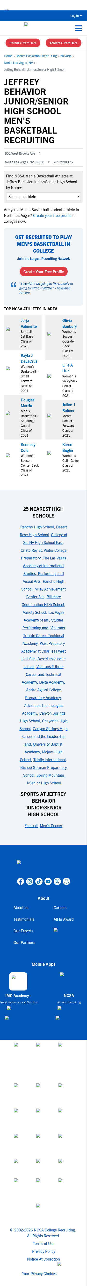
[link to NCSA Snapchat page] (66, 881)
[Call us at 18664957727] (7, 28)
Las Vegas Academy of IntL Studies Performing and (43, 620)
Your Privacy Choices (39, 1273)
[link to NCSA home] (43, 868)
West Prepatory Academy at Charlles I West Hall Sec (43, 651)
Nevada (66, 56)
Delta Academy (51, 681)
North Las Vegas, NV (18, 62)
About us (21, 907)
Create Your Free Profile (43, 271)
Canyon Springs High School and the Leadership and (45, 736)
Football (31, 825)
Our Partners (24, 942)
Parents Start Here (22, 43)
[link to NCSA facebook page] (20, 881)
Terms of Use (43, 1243)
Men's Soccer (51, 825)
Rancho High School (37, 526)
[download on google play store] (18, 1020)
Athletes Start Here (64, 43)
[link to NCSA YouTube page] (48, 881)
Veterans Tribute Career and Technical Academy (43, 674)
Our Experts (23, 930)
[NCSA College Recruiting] (42, 28)
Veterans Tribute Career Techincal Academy (43, 635)
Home (8, 56)
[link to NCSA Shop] (64, 933)
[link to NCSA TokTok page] (39, 881)
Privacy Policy (43, 1251)
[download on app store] (18, 1010)
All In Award (64, 919)
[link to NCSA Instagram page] (29, 881)
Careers (60, 907)
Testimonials (24, 919)
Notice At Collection (43, 1258)
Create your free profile (52, 215)
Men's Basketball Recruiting (36, 56)
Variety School (34, 612)
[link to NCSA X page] (57, 881)
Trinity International (49, 759)
